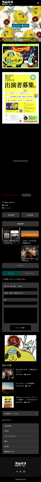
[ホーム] (2, 39)
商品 (5, 441)
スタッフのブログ (10, 436)
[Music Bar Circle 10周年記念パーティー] (8, 374)
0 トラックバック (29, 273)
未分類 (26, 25)
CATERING (7, 426)
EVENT (29, 386)
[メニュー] (38, 3)
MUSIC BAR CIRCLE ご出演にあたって (11, 195)
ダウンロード (26, 195)
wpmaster (12, 202)
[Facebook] (17, 471)
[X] (20, 471)
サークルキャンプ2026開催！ (25, 383)
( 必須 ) (13, 286)
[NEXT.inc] (7, 3)
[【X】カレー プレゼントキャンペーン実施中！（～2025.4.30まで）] (8, 402)
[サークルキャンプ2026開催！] (8, 388)
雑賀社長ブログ (9, 451)
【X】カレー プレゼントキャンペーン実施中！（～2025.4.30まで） (27, 398)
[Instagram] (24, 471)
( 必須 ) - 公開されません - (14, 293)
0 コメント (11, 273)
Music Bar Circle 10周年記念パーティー (27, 370)
